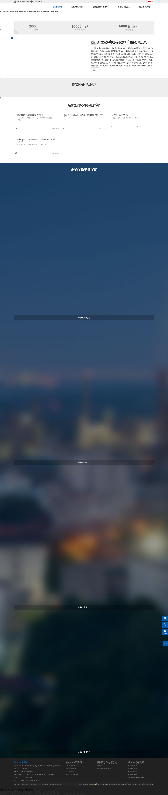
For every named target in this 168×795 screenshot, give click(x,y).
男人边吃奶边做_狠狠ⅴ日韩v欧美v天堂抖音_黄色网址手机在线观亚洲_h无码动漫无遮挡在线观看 (29, 11)
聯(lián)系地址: (17, 767)
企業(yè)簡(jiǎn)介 (71, 766)
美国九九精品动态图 (18, 794)
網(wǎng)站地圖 (126, 784)
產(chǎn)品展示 (124, 7)
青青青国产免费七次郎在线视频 (34, 794)
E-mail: (16, 771)
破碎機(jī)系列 (132, 774)
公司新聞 (99, 766)
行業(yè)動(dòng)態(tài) (104, 769)
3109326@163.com (23, 2)
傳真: (15, 780)
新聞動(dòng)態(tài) (100, 7)
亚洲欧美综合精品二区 (78, 794)
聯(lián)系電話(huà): (18, 775)
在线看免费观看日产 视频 (52, 794)
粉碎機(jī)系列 (132, 766)
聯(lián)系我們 (144, 7)
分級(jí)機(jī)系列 (133, 771)
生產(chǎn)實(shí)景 (72, 774)
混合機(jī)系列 (132, 769)
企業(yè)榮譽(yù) (71, 769)
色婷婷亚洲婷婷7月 (6, 794)
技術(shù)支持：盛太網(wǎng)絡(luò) (142, 784)
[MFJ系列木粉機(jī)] (84, 91)
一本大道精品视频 (65, 794)
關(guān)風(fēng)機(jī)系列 (136, 777)
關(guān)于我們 (77, 7)
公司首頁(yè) (57, 7)
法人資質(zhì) (70, 771)
